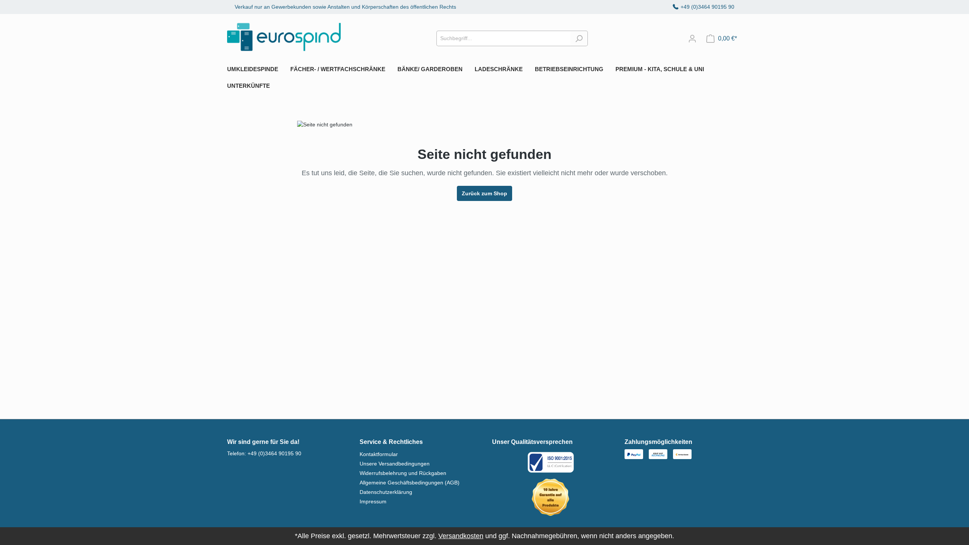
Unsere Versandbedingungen (395, 464)
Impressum (373, 501)
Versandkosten (460, 536)
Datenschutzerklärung (386, 492)
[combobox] (503, 38)
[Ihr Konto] (692, 38)
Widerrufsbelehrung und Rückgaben (403, 473)
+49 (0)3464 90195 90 (707, 7)
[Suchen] (579, 38)
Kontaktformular (379, 454)
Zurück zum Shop (484, 193)
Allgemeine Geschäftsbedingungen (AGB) (410, 483)
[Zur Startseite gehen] (284, 37)
